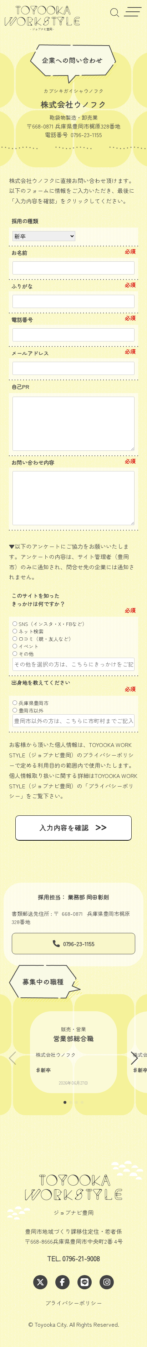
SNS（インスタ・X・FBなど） (52, 623)
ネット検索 (30, 631)
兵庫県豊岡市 (33, 702)
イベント (28, 646)
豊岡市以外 (30, 710)
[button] (134, 1058)
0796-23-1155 (79, 943)
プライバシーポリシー (73, 1303)
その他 (25, 653)
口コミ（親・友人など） (45, 638)
